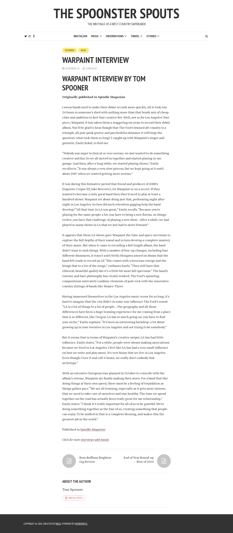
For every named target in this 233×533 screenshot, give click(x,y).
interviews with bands (95, 440)
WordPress (81, 523)
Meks (58, 523)
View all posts (75, 497)
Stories (151, 36)
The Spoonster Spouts (116, 13)
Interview (69, 50)
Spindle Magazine (92, 429)
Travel (135, 36)
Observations (115, 36)
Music (95, 36)
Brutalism (80, 36)
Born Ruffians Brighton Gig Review (95, 459)
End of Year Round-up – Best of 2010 (139, 459)
